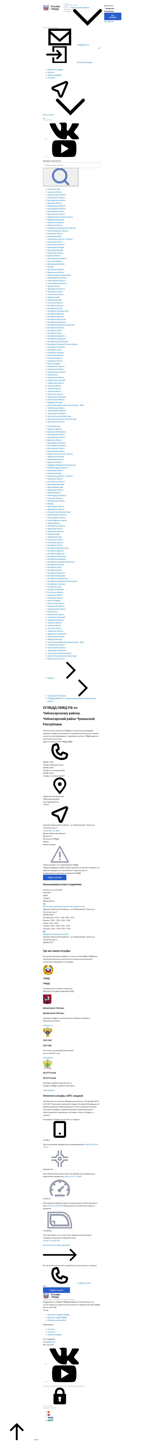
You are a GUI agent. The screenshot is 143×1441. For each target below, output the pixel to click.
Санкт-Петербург (53, 364)
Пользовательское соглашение (74, 1386)
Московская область (55, 270)
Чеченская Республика (56, 411)
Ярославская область (56, 422)
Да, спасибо (113, 16)
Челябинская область (56, 408)
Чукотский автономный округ (59, 416)
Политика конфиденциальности (53, 1386)
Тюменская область (55, 394)
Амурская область (54, 192)
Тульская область (54, 391)
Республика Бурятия (55, 314)
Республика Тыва (54, 350)
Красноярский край (55, 250)
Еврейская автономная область (60, 217)
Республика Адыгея (55, 306)
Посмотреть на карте (51, 831)
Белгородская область (56, 200)
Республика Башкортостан (57, 311)
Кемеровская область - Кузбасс (60, 239)
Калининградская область (57, 231)
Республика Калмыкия (56, 322)
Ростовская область (55, 355)
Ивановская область (55, 222)
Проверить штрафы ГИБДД (58, 1315)
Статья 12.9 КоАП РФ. (55, 1206)
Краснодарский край (55, 247)
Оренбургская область (56, 289)
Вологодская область (55, 211)
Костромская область (56, 245)
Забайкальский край (55, 220)
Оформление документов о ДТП (56, 934)
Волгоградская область (56, 209)
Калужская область (55, 234)
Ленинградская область (56, 258)
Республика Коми (54, 330)
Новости (50, 72)
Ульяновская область (56, 400)
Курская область (54, 256)
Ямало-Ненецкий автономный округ (62, 419)
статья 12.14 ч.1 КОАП (73, 1176)
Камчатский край (54, 236)
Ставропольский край (56, 380)
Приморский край (54, 300)
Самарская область (55, 361)
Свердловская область (56, 372)
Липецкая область (54, 261)
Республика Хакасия (55, 353)
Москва (50, 267)
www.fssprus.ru (49, 1090)
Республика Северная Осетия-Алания (62, 344)
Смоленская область (55, 377)
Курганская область (55, 253)
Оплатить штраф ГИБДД (57, 1318)
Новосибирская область (57, 283)
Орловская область (55, 292)
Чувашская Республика (56, 413)
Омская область (53, 286)
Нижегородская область (57, 278)
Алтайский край (53, 189)
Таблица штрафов (54, 75)
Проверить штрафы (55, 70)
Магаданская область (56, 264)
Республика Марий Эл (56, 336)
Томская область (54, 389)
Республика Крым (54, 333)
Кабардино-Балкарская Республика (61, 228)
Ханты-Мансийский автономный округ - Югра (65, 405)
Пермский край (53, 297)
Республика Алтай (54, 308)
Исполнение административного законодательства (63, 906)
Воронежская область (56, 214)
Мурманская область (55, 272)
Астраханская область (56, 198)
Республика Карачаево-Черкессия (61, 325)
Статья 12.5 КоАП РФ (51, 1241)
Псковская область (55, 303)
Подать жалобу (55, 877)
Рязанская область (55, 358)
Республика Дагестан (55, 317)
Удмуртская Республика (56, 397)
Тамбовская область (55, 383)
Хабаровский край (54, 402)
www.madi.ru (48, 1058)
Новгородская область (56, 281)
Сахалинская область (56, 369)
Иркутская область (54, 225)
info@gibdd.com (49, 1342)
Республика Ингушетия (56, 319)
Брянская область (54, 203)
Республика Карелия (55, 328)
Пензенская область (55, 294)
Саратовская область (55, 366)
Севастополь (52, 375)
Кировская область (55, 242)
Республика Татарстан (56, 347)
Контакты (51, 78)
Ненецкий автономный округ (59, 275)
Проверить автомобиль (56, 1320)
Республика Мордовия (56, 339)
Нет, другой (108, 21)
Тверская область (54, 386)
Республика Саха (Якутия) (57, 342)
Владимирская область (56, 206)
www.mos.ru (47, 1025)
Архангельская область (56, 195)
